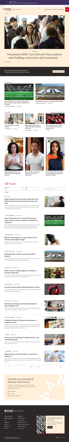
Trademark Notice (21, 428)
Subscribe (50, 427)
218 (38, 366)
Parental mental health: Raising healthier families (22, 287)
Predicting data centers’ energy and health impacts (49, 101)
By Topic (26, 187)
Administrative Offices (8, 416)
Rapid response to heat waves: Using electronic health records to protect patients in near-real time (21, 201)
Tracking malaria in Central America (11, 125)
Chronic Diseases (8, 300)
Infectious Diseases (8, 128)
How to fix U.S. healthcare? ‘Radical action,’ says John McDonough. (21, 338)
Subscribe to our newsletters (58, 71)
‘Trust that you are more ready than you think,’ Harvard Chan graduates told (54, 126)
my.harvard (6, 422)
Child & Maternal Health (9, 234)
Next (60, 366)
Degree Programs (12, 391)
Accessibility (20, 416)
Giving (67, 6)
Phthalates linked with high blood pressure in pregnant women (20, 321)
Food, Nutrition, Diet (8, 267)
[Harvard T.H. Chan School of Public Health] (14, 411)
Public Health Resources (8, 418)
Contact (6, 428)
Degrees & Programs (47, 9)
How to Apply (11, 393)
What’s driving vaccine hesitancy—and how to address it (21, 355)
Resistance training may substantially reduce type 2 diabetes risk (20, 305)
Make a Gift (6, 426)
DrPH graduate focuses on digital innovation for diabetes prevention (33, 126)
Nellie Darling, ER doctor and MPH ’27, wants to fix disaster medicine (12, 173)
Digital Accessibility (21, 418)
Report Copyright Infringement (23, 424)
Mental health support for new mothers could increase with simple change (20, 238)
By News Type (7, 187)
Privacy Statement (21, 420)
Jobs (5, 420)
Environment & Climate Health (10, 106)
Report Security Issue (21, 426)
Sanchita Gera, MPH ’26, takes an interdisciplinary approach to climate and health (54, 173)
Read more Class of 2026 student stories (57, 112)
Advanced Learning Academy (14, 395)
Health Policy (7, 334)
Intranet (5, 424)
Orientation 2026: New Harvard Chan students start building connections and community (34, 56)
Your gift (10, 3)
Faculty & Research (60, 9)
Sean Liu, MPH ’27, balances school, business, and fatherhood (32, 173)
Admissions (54, 9)
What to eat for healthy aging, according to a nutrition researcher (20, 272)
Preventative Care (28, 130)
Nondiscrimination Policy (22, 422)
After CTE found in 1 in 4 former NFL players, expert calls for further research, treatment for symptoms (16, 103)
